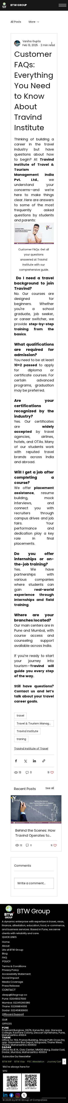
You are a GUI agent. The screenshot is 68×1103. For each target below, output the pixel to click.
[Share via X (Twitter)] (25, 761)
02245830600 (19, 1010)
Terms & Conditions (14, 966)
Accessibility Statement (16, 974)
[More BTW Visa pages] (26, 1061)
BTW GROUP (18, 5)
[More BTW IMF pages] (13, 1061)
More (32, 22)
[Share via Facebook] (16, 761)
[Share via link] (44, 761)
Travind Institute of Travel (31, 748)
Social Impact (10, 978)
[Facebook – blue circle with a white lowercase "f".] (11, 1095)
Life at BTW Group (12, 950)
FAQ (4, 957)
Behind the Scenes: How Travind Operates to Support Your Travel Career (35, 833)
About (5, 946)
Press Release (11, 986)
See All (50, 788)
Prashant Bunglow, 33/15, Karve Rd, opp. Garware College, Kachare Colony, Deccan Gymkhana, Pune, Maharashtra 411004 (33, 1032)
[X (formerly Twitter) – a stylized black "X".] (24, 1095)
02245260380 (21, 1002)
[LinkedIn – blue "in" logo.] (5, 1095)
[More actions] (51, 43)
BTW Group (33, 911)
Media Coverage (12, 982)
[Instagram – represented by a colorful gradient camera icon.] (17, 1095)
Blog (5, 953)
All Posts (16, 22)
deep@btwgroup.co (14, 995)
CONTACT (9, 990)
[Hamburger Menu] (62, 5)
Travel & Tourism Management (35, 723)
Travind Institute (27, 731)
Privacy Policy (10, 970)
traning (21, 739)
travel (20, 715)
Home (6, 942)
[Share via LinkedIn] (34, 761)
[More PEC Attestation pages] (45, 1061)
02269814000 (19, 1006)
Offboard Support (13, 1014)
